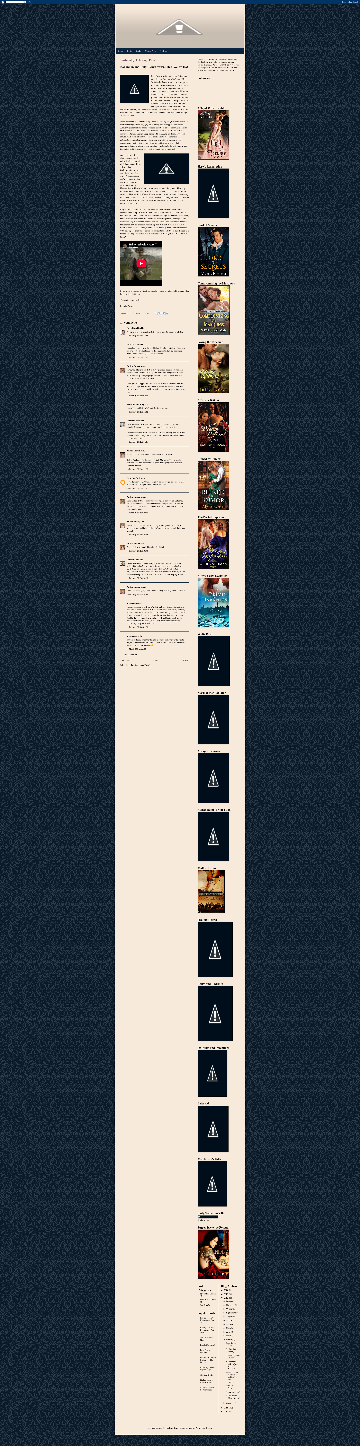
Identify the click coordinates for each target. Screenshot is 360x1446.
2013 (226, 1294)
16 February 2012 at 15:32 (137, 488)
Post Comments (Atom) (140, 665)
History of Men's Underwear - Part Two (207, 1330)
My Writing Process (208, 1293)
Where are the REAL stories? (232, 1396)
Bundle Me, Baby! (207, 1345)
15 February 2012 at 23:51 (137, 357)
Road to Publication (208, 1299)
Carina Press (150, 50)
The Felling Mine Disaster (233, 1356)
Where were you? (232, 1391)
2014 (226, 1290)
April (228, 1331)
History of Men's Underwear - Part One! (207, 1320)
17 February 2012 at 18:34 (137, 550)
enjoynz (191, 1427)
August (229, 1316)
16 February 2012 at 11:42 (137, 411)
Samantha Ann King (135, 404)
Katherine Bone (133, 420)
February (230, 1339)
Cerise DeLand (133, 559)
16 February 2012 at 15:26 (137, 469)
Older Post (184, 660)
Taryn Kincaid (133, 328)
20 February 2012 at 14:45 (137, 594)
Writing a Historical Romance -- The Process (208, 1360)
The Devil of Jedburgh (231, 1350)
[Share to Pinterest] (166, 313)
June (228, 1324)
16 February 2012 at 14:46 (137, 441)
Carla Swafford (133, 477)
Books (129, 50)
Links (138, 50)
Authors (163, 50)
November (230, 1305)
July (228, 1320)
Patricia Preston (127, 306)
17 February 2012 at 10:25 (137, 534)
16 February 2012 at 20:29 (137, 512)
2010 (226, 1411)
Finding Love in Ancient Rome (206, 1381)
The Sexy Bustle (206, 1374)
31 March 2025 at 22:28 (136, 649)
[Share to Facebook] (164, 313)
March (229, 1335)
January (229, 1402)
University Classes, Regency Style (207, 1368)
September (230, 1312)
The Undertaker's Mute (207, 1338)
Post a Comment (130, 654)
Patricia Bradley (133, 521)
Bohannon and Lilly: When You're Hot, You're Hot (232, 1365)
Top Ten (203, 1305)
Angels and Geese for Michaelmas (207, 1388)
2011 (226, 1407)
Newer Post (125, 660)
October (229, 1308)
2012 (226, 1297)
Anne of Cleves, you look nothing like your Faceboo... (232, 1377)
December (230, 1301)
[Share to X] (161, 313)
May (228, 1328)
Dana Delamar (133, 344)
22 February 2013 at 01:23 (137, 627)
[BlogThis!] (158, 313)
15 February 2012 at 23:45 (137, 335)
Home (120, 50)
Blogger (209, 1427)
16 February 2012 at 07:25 (137, 395)
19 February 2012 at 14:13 (137, 578)
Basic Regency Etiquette (206, 1351)
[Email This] (156, 313)
